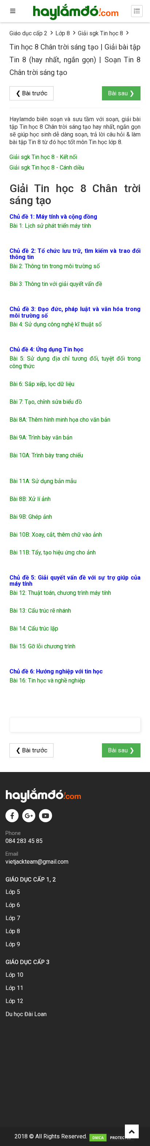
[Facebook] (12, 815)
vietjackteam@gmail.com (36, 861)
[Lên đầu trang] (132, 1131)
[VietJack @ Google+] (28, 815)
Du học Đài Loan (26, 1014)
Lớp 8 (62, 33)
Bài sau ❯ (121, 93)
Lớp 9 (12, 944)
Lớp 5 (12, 891)
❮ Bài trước (31, 93)
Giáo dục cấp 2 (28, 33)
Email (11, 854)
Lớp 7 (12, 918)
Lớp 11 (14, 987)
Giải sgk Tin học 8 (100, 33)
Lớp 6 (12, 905)
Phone (13, 833)
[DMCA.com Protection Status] (111, 1136)
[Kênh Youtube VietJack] (45, 815)
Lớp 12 (14, 1001)
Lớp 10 (14, 974)
